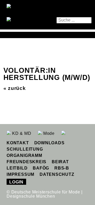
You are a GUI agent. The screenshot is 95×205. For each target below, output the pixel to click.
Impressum (20, 174)
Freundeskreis (26, 162)
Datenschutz (57, 174)
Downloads (49, 143)
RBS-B (61, 168)
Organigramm (24, 155)
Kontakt (18, 143)
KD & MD (21, 133)
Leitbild (17, 168)
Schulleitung (25, 149)
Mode (48, 133)
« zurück (14, 88)
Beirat (60, 162)
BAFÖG (41, 168)
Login (16, 182)
